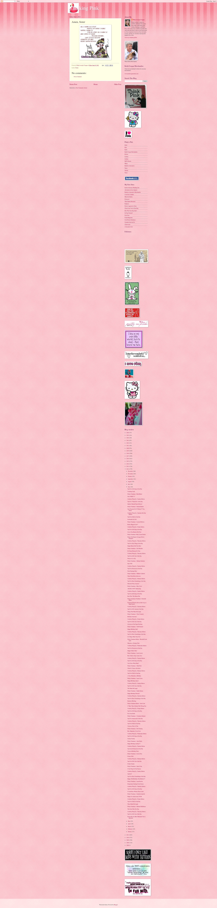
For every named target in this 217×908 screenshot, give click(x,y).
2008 (127, 842)
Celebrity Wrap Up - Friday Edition (135, 527)
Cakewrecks (127, 224)
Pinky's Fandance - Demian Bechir (135, 506)
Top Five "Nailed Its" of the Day (135, 501)
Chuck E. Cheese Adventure (134, 668)
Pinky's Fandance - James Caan (134, 766)
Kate (126, 147)
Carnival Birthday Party (133, 751)
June (129, 487)
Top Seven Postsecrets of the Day (135, 749)
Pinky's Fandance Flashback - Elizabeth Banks (136, 599)
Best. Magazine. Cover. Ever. (134, 731)
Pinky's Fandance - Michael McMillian (136, 806)
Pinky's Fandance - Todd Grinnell (135, 626)
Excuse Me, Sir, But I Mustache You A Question (136, 817)
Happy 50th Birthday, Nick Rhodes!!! (136, 779)
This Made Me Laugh (132, 688)
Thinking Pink (84, 7)
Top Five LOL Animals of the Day (135, 609)
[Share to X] (109, 65)
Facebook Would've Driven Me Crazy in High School (136, 603)
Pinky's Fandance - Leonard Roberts (135, 522)
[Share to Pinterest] (112, 65)
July (129, 484)
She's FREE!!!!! (131, 496)
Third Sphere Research (130, 201)
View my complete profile (131, 37)
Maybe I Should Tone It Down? (134, 504)
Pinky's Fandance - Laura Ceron (134, 678)
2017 (127, 456)
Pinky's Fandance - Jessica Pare (134, 754)
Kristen (126, 154)
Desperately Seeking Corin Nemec (135, 784)
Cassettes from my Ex (130, 222)
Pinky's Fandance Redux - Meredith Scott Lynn (137, 639)
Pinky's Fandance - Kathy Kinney (135, 691)
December (130, 471)
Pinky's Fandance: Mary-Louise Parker (136, 534)
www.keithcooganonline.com (131, 73)
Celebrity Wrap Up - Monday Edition (136, 578)
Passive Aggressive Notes (131, 206)
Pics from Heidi (131, 713)
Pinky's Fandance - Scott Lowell (135, 653)
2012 (127, 469)
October (130, 476)
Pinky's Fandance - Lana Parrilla (135, 781)
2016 (127, 458)
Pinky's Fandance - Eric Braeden (135, 548)
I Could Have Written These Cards (135, 791)
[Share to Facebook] (110, 65)
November (130, 474)
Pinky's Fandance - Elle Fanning (135, 728)
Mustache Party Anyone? (133, 583)
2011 (127, 835)
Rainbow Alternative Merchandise (133, 192)
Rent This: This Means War (133, 596)
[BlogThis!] (107, 65)
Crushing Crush (131, 491)
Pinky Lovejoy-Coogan (138, 20)
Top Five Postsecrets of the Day (134, 568)
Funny (76, 68)
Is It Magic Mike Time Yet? (133, 636)
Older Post (117, 84)
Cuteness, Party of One (132, 726)
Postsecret (127, 199)
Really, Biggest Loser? (132, 524)
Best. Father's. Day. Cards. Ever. (134, 655)
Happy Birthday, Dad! (132, 629)
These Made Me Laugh (132, 804)
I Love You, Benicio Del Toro (134, 532)
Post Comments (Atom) (81, 88)
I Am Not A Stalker (129, 194)
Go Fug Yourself (128, 213)
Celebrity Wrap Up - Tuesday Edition (136, 566)
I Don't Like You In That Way (131, 208)
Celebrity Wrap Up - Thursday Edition (136, 541)
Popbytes (127, 204)
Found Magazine (128, 217)
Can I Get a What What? (133, 663)
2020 (127, 448)
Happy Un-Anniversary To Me (134, 796)
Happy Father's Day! (132, 650)
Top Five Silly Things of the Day (135, 543)
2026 (127, 432)
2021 (127, 445)
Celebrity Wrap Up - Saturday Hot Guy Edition (136, 513)
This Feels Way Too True (133, 809)
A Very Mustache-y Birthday (134, 676)
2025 (127, 435)
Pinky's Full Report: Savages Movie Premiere (135, 537)
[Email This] (106, 65)
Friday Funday (130, 764)
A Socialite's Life (129, 227)
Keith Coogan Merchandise (131, 152)
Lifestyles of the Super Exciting (134, 624)
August (130, 481)
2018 (127, 453)
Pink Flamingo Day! (132, 571)
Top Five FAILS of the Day (133, 517)
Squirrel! (129, 774)
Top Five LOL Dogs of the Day (134, 489)
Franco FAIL (130, 756)
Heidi (126, 145)
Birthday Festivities (132, 616)
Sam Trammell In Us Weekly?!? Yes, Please (136, 509)
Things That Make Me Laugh (134, 611)
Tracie (126, 172)
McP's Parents (128, 161)
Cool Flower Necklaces (130, 220)
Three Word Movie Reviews (134, 576)
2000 (127, 845)
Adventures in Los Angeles (131, 190)
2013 (127, 466)
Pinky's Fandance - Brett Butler (134, 494)
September (130, 479)
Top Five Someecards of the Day (135, 718)
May (129, 821)
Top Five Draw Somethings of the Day (136, 581)
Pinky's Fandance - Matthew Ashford (136, 573)
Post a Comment (78, 76)
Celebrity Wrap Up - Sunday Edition (136, 499)
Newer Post (73, 84)
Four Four (127, 215)
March (129, 826)
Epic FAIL (129, 563)
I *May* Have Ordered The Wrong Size (136, 706)
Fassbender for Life (132, 519)
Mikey (126, 163)
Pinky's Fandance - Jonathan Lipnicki (136, 794)
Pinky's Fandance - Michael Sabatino (136, 561)
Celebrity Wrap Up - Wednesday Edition (136, 645)
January (130, 831)
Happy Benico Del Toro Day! (134, 546)
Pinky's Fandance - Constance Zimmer (136, 716)
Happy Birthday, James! (133, 681)
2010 (127, 837)
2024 (127, 438)
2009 (127, 840)
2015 (127, 461)
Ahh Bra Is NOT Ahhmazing (134, 588)
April (129, 824)
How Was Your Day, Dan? (131, 210)
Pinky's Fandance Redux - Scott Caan (136, 703)
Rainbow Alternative (129, 166)
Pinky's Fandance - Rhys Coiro (134, 586)
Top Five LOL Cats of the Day (134, 556)
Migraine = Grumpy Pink (133, 643)
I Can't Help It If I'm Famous (134, 769)
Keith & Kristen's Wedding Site (132, 187)
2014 (127, 464)
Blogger (116, 904)
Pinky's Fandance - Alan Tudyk (134, 741)
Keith (126, 149)
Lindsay (126, 156)
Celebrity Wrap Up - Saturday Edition (136, 606)
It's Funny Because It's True (133, 551)
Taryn (126, 168)
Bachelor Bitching (131, 701)
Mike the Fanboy (128, 197)
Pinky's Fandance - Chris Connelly (135, 614)
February (130, 829)
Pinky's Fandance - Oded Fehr (134, 666)
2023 (127, 440)
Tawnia (126, 170)
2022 (127, 443)
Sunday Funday (131, 738)
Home (96, 84)
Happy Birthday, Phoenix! (133, 693)
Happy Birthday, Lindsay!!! (133, 743)
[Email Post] (102, 65)
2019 (127, 451)
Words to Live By (131, 558)
